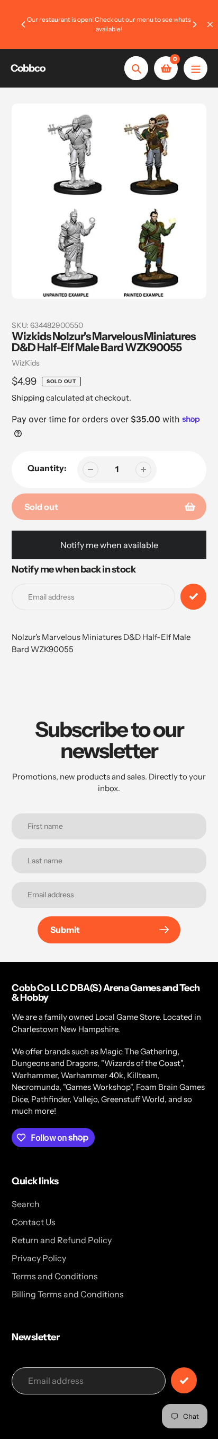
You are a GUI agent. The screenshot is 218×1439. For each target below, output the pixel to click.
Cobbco (28, 68)
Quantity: (47, 468)
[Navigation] (195, 68)
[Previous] (24, 24)
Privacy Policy (39, 1258)
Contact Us (34, 1222)
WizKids (26, 363)
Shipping (28, 398)
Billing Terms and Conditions (68, 1294)
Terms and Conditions (55, 1276)
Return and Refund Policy (62, 1240)
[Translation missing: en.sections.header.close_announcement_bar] (210, 24)
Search (26, 1204)
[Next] (194, 24)
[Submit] (184, 1380)
